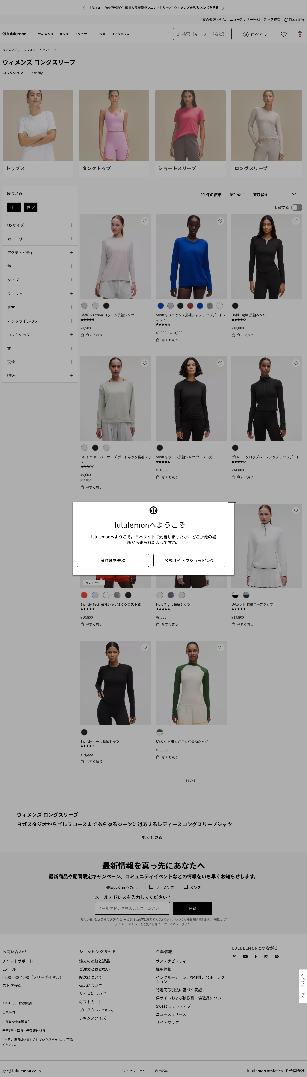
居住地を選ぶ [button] (112, 560)
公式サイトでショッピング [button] (189, 560)
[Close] (232, 506)
